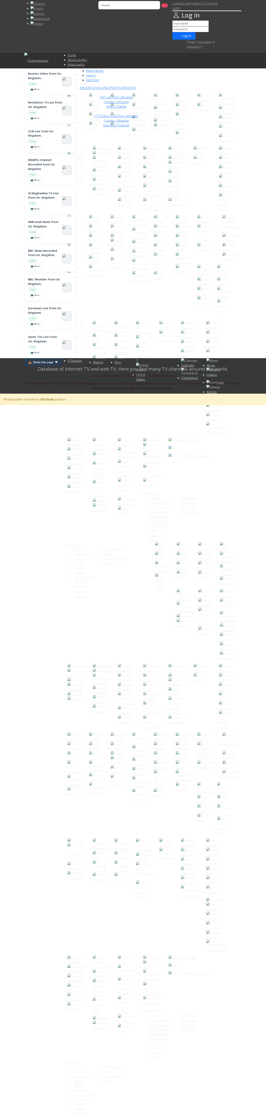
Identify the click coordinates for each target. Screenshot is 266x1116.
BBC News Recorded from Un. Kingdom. (42, 253)
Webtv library (95, 71)
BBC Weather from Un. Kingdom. (44, 281)
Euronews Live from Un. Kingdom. (45, 310)
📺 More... (36, 89)
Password (194, 46)
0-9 (133, 88)
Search (91, 75)
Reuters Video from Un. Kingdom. (45, 76)
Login (187, 3)
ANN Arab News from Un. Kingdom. (43, 224)
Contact (177, 3)
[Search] (164, 5)
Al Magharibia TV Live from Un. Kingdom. (43, 195)
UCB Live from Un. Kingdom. (41, 133)
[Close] (207, 10)
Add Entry (92, 80)
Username (204, 42)
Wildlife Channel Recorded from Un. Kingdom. (41, 164)
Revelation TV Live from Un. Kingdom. (45, 104)
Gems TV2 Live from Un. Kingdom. (42, 339)
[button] (176, 8)
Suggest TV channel (204, 3)
